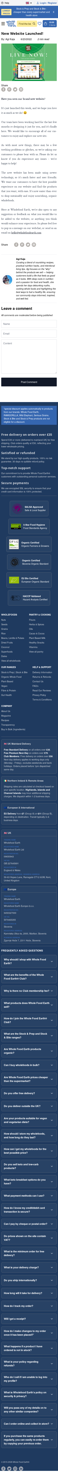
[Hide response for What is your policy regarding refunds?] (51, 1363)
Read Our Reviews (41, 690)
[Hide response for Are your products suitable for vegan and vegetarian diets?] (51, 1120)
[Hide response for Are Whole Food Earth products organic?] (51, 1050)
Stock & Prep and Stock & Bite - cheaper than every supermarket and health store (26, 12)
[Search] (34, 24)
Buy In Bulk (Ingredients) (13, 729)
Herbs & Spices (36, 624)
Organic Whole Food (11, 676)
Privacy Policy (39, 695)
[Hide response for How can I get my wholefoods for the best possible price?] (51, 1150)
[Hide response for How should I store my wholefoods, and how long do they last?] (51, 1135)
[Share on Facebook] (3, 89)
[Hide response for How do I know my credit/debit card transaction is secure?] (51, 1209)
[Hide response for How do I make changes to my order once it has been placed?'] (51, 1332)
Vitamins (33, 647)
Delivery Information (42, 672)
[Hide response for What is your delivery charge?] (51, 1267)
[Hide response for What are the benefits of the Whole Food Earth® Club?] (51, 976)
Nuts (3, 619)
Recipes (5, 720)
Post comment (29, 382)
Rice (3, 633)
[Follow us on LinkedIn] (21, 1468)
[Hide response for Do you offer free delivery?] (51, 1093)
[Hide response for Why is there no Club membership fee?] (51, 990)
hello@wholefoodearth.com (26, 232)
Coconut (5, 647)
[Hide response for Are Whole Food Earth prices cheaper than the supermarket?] (51, 1079)
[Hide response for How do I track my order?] (51, 1305)
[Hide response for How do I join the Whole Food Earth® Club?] (51, 1020)
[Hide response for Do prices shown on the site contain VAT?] (51, 1237)
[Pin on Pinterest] (9, 89)
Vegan (4, 685)
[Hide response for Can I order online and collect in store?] (51, 1423)
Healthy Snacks (36, 642)
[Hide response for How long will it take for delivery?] (51, 1293)
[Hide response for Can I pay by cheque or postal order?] (51, 1223)
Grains (4, 628)
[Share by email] (21, 89)
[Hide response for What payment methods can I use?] (51, 1195)
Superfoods (7, 651)
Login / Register (48, 2)
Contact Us (37, 681)
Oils (31, 628)
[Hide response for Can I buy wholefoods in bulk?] (51, 1065)
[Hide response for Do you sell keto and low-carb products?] (51, 1166)
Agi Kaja (10, 39)
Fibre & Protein (8, 690)
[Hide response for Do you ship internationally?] (51, 1280)
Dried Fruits (7, 642)
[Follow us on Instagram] (15, 1468)
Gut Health (6, 695)
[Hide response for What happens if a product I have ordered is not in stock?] (51, 1348)
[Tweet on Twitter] (15, 89)
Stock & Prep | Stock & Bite (14, 672)
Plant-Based (7, 681)
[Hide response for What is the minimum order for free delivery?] (51, 1253)
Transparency (8, 724)
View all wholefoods (10, 660)
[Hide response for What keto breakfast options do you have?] (51, 1181)
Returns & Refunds (41, 676)
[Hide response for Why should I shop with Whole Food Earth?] (51, 961)
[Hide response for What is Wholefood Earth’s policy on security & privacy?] (51, 1394)
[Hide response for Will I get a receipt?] (51, 1318)
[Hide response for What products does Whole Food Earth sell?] (51, 1004)
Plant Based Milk (37, 638)
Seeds (4, 624)
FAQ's (35, 685)
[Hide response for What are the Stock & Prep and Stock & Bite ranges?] (51, 1035)
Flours (32, 619)
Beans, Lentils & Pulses (12, 638)
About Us (5, 711)
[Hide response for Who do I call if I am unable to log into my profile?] (51, 1378)
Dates (4, 656)
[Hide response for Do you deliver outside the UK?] (51, 1106)
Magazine (6, 715)
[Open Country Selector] (30, 3)
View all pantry (36, 651)
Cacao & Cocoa (36, 633)
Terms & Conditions (42, 699)
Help (7, 2)
